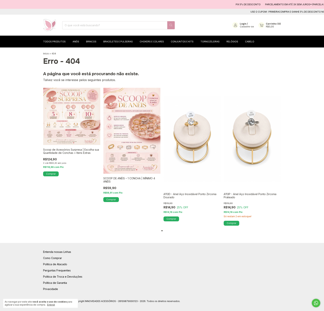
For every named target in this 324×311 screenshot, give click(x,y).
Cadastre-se (247, 26)
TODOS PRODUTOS (54, 41)
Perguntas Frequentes (57, 270)
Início (46, 53)
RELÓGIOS (232, 41)
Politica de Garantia (55, 282)
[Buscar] (171, 25)
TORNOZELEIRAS (210, 41)
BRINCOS (91, 41)
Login (243, 23)
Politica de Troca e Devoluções (62, 276)
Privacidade (50, 289)
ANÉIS (76, 41)
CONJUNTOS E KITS (182, 41)
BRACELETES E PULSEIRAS (118, 41)
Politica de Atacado (55, 264)
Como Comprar (52, 258)
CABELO (249, 41)
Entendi (51, 304)
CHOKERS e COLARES (152, 41)
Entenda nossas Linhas (57, 251)
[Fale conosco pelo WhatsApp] (316, 303)
